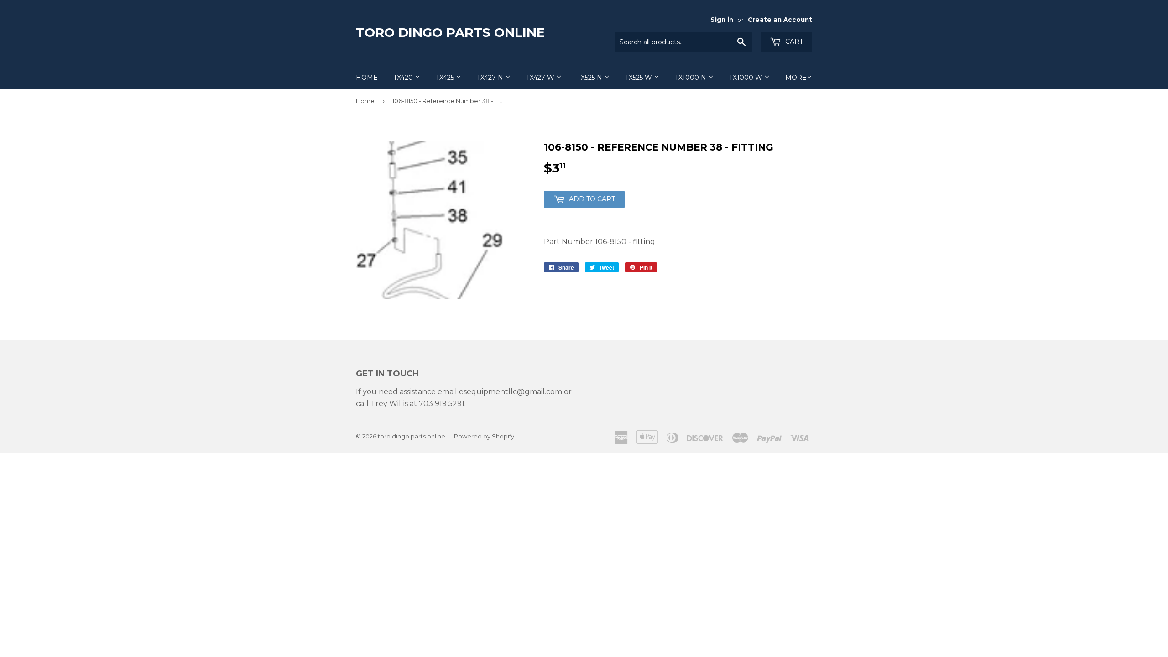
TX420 (404, 77)
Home (367, 77)
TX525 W (639, 77)
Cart (793, 41)
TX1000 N (691, 77)
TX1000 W (746, 77)
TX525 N (590, 77)
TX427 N (491, 77)
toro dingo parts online (450, 32)
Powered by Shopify (484, 436)
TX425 (446, 77)
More (796, 77)
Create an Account (780, 19)
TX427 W (541, 77)
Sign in (721, 19)
